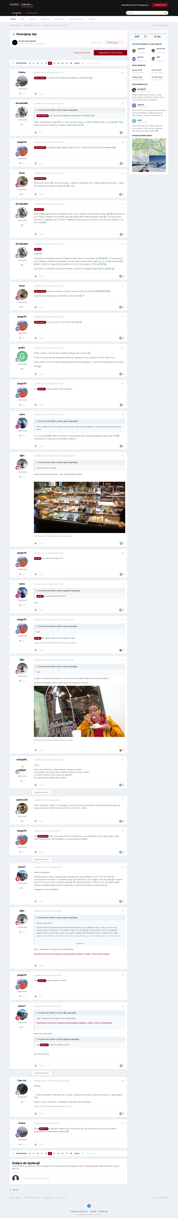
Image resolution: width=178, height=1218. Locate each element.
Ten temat (156, 13)
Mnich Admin (162, 49)
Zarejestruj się (160, 5)
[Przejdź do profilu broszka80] (22, 111)
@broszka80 (40, 78)
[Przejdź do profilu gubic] (22, 356)
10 (37, 63)
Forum (13, 19)
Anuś (22, 173)
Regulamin (45, 19)
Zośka (21, 72)
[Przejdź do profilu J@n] (22, 464)
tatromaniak (30, 41)
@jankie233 (43, 836)
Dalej (77, 63)
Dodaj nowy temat (82, 53)
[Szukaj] (165, 13)
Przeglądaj (16, 13)
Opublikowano (48, 72)
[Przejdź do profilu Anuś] (22, 181)
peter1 (21, 867)
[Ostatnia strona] (82, 63)
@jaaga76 (39, 209)
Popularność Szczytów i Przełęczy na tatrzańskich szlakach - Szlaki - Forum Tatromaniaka (71, 954)
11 (41, 63)
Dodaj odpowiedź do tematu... (38, 1178)
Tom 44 (21, 1080)
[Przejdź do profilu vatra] (22, 423)
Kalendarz (33, 19)
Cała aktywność (32, 13)
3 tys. (23, 163)
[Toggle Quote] (37, 110)
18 (71, 63)
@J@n (37, 558)
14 (54, 63)
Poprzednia (21, 63)
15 (58, 63)
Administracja (59, 19)
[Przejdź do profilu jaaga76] (22, 150)
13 (50, 63)
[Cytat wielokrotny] (35, 93)
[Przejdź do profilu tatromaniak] (14, 42)
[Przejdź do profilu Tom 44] (22, 1089)
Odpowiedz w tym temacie (110, 53)
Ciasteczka (103, 1211)
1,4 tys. (23, 477)
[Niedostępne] (79, 507)
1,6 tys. (23, 436)
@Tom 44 (43, 1129)
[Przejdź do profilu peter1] (22, 875)
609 (23, 194)
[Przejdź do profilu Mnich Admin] (153, 51)
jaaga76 (21, 142)
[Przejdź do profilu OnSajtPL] (22, 768)
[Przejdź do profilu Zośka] (22, 80)
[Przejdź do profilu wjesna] (134, 59)
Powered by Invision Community (89, 1214)
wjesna (140, 57)
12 (45, 63)
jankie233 (21, 800)
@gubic (42, 389)
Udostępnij (97, 42)
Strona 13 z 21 (93, 63)
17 (67, 63)
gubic (22, 347)
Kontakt (93, 1211)
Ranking (91, 19)
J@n (21, 455)
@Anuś (38, 249)
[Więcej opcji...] (122, 72)
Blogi (22, 19)
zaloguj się (90, 1166)
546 (23, 888)
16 (62, 63)
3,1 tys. (23, 93)
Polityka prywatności (79, 1211)
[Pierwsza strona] (13, 63)
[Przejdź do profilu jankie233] (22, 808)
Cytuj (41, 94)
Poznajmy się (40, 44)
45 (23, 781)
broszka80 (22, 103)
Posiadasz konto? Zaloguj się (135, 5)
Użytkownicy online (76, 19)
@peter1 (42, 980)
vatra (22, 414)
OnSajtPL (21, 759)
